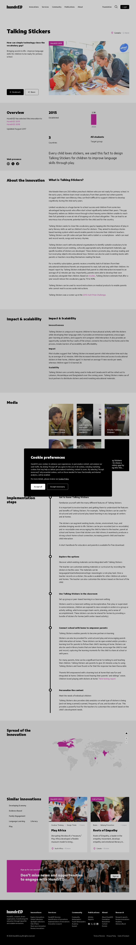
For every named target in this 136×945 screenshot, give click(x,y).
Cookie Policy (64, 479)
